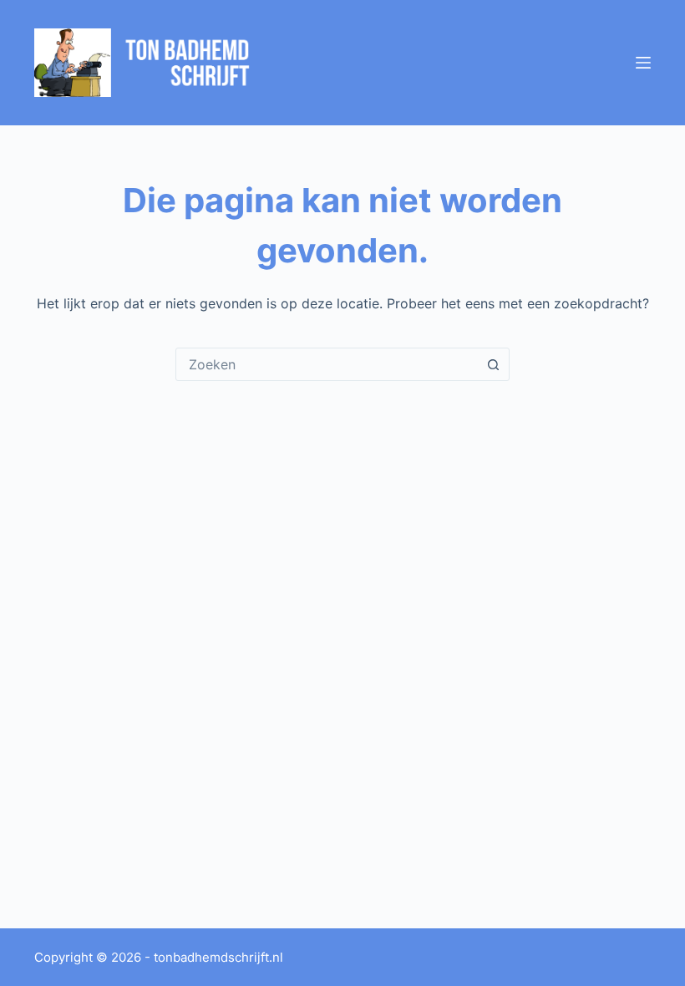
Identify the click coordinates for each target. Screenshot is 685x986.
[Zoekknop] (493, 364)
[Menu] (643, 62)
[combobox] (326, 364)
